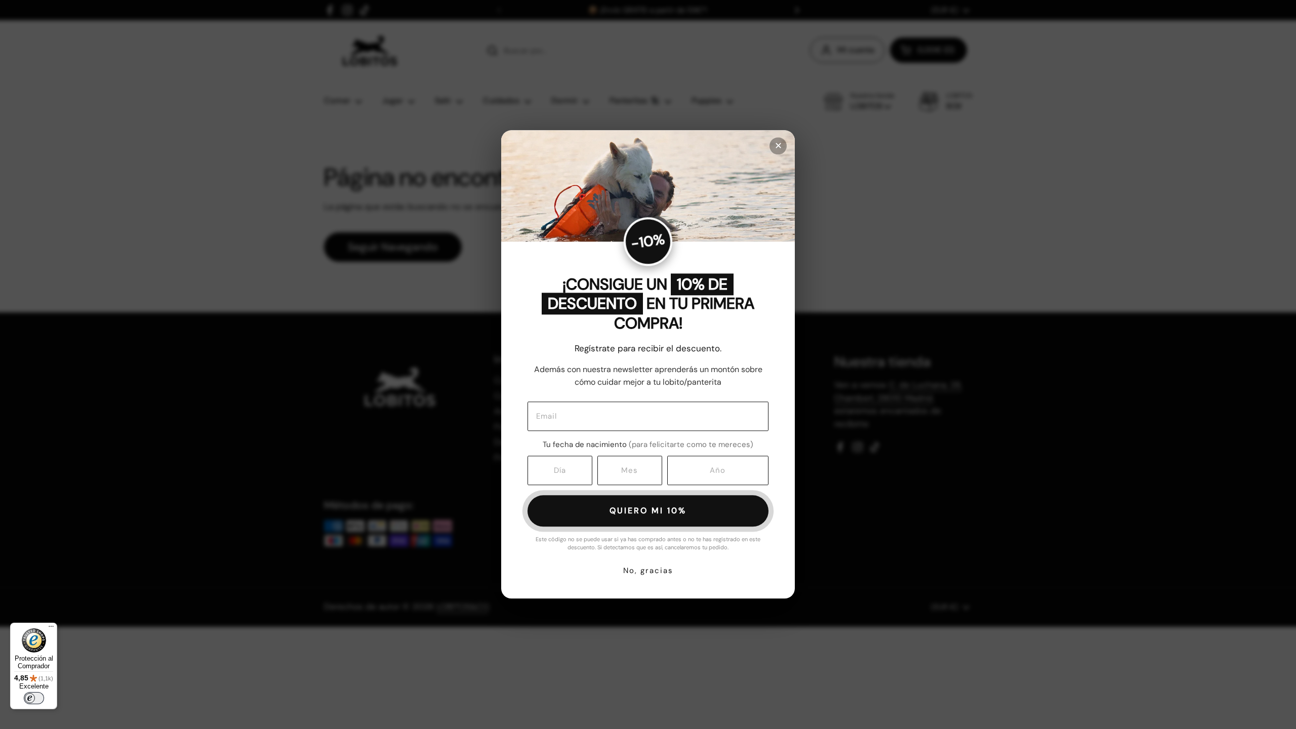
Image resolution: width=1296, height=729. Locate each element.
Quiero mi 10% (648, 510)
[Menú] (51, 629)
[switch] (34, 698)
